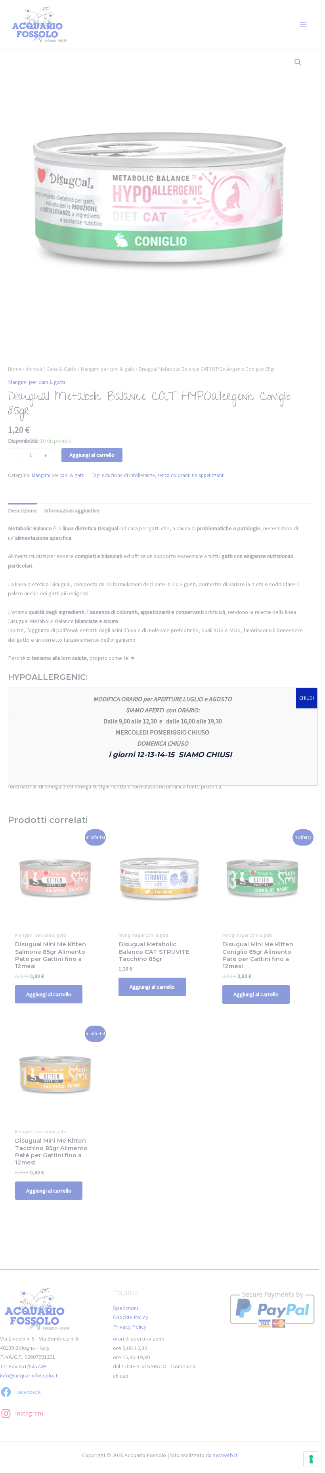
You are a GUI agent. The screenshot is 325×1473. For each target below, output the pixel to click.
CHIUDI (306, 698)
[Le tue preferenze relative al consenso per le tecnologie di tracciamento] (311, 1459)
